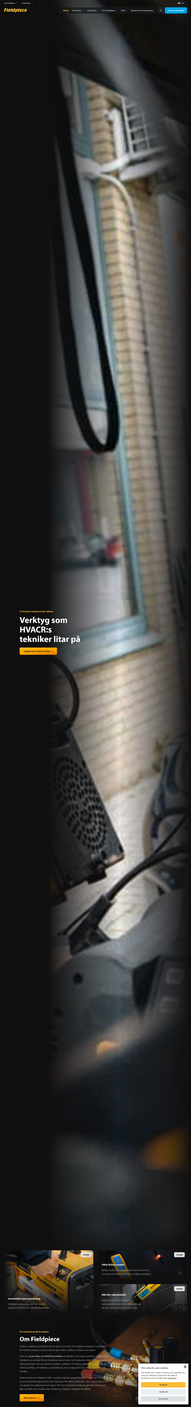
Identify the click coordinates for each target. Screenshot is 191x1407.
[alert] (163, 1384)
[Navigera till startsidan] (15, 10)
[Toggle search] (161, 10)
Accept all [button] (163, 1385)
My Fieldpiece (9, 3)
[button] (163, 1399)
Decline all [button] (163, 1392)
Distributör (26, 3)
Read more (172, 1378)
